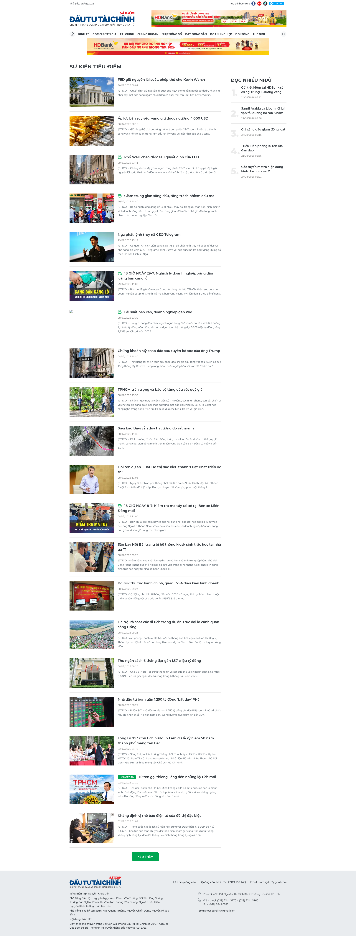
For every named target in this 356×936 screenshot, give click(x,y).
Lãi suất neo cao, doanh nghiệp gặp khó (157, 312)
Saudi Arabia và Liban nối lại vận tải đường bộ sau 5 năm (263, 111)
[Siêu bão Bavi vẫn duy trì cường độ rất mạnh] (92, 441)
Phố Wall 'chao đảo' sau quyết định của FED (161, 157)
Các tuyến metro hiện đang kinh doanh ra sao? (262, 169)
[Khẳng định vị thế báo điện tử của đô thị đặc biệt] (92, 828)
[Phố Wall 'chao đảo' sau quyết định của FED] (92, 169)
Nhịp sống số (172, 34)
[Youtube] (259, 3)
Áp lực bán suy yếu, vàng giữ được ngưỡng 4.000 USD (163, 118)
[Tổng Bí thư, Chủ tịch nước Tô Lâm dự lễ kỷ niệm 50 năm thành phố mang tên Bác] (92, 750)
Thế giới (259, 34)
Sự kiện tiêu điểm (96, 66)
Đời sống (242, 34)
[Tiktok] (265, 3)
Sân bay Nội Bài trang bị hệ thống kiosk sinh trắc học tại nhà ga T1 (169, 547)
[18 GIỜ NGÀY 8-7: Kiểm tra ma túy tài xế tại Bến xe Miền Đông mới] (92, 518)
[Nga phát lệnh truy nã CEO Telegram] (92, 247)
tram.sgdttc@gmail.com (272, 882)
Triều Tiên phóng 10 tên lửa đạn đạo (262, 148)
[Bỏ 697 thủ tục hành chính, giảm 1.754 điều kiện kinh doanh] (92, 596)
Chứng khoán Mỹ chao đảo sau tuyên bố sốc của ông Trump (169, 351)
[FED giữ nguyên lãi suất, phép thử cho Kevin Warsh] (92, 92)
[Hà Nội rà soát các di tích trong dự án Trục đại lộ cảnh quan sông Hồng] (92, 634)
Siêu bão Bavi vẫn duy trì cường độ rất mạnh (156, 428)
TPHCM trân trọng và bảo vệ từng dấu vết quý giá (160, 390)
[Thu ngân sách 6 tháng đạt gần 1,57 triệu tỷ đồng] (92, 673)
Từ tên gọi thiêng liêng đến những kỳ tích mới (168, 777)
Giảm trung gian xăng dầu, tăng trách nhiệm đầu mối (169, 196)
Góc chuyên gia (104, 34)
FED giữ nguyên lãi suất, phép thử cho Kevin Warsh (161, 80)
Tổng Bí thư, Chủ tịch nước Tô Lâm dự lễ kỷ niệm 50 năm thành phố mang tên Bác (166, 740)
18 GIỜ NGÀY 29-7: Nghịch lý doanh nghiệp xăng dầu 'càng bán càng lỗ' (165, 275)
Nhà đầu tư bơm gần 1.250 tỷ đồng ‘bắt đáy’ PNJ (158, 699)
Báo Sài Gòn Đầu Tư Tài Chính (102, 18)
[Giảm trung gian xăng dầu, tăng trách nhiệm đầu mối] (92, 208)
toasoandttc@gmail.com (220, 910)
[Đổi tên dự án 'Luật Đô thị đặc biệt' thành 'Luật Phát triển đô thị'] (92, 479)
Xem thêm (145, 857)
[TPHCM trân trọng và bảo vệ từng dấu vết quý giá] (92, 402)
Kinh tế (83, 34)
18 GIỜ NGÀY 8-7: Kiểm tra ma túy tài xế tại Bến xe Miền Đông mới (168, 508)
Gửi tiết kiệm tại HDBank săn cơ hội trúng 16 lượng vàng (263, 90)
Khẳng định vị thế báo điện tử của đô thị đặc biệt (159, 816)
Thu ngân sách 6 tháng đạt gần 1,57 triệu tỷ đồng (159, 661)
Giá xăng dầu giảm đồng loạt (263, 129)
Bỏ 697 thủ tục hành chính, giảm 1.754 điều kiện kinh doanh (168, 583)
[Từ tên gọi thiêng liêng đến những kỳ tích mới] (92, 789)
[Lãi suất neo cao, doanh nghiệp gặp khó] (92, 324)
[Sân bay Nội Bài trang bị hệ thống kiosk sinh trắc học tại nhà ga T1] (92, 557)
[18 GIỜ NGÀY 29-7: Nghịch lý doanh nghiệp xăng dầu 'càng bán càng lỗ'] (92, 286)
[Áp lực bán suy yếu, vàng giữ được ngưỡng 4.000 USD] (92, 131)
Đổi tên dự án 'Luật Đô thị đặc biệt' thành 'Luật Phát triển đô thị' (169, 469)
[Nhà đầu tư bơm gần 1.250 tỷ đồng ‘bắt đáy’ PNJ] (92, 712)
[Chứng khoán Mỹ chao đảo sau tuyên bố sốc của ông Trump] (92, 363)
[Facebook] (253, 3)
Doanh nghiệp (221, 34)
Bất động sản (196, 34)
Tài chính (127, 34)
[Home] (72, 34)
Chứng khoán (147, 34)
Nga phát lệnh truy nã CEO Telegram (149, 235)
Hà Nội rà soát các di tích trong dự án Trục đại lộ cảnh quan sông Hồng (168, 624)
